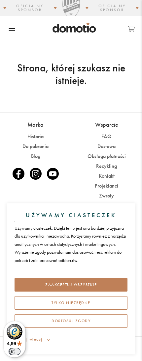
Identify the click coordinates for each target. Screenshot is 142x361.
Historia (35, 136)
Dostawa (106, 146)
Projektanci (106, 185)
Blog (35, 156)
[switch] (14, 351)
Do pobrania (35, 146)
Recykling (106, 166)
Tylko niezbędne (71, 302)
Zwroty (106, 195)
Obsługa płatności (107, 156)
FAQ (106, 136)
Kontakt (107, 175)
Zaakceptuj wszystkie (71, 284)
